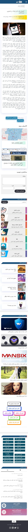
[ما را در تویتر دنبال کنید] (15, 528)
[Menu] (26, 2)
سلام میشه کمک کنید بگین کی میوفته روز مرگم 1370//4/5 (12, 480)
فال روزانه (7, 447)
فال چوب (19, 442)
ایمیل (24, 185)
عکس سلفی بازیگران (14, 418)
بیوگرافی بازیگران (8, 413)
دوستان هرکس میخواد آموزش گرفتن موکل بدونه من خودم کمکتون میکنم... (11, 497)
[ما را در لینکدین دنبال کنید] (13, 528)
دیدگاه (24, 176)
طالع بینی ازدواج (19, 457)
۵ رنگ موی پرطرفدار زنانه (22, 396)
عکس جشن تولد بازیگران (14, 422)
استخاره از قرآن (7, 445)
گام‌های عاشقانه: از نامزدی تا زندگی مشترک (18, 380)
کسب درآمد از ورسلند (22, 348)
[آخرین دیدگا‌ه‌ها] (7, 470)
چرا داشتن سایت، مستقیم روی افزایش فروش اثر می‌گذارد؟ (15, 364)
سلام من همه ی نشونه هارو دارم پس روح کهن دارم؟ (12, 491)
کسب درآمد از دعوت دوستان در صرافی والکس (17, 332)
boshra (20, 16)
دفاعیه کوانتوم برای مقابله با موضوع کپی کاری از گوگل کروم (13, 164)
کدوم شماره (20, 475)
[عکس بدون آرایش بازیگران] (14, 410)
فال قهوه (7, 442)
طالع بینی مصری (7, 450)
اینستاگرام (20, 120)
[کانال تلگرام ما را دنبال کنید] (18, 528)
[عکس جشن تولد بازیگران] (14, 424)
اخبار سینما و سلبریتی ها (14, 404)
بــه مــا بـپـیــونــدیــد (17, 507)
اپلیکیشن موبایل (21, 6)
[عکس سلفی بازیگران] (14, 419)
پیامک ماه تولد (7, 457)
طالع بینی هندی (19, 455)
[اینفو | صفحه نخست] (18, 2)
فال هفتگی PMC (19, 439)
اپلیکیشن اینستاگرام (12, 118)
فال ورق (7, 439)
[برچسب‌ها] (20, 470)
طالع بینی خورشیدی (7, 454)
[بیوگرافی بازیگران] (8, 414)
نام (13, 185)
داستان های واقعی (7, 460)
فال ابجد (19, 445)
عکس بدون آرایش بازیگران (14, 408)
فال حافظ (19, 447)
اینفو (13, 524)
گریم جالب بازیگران (19, 413)
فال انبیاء (19, 450)
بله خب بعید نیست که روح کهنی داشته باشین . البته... (12, 486)
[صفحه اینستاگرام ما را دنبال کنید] (10, 528)
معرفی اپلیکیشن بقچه (17, 143)
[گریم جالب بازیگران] (19, 414)
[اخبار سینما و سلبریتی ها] (14, 405)
